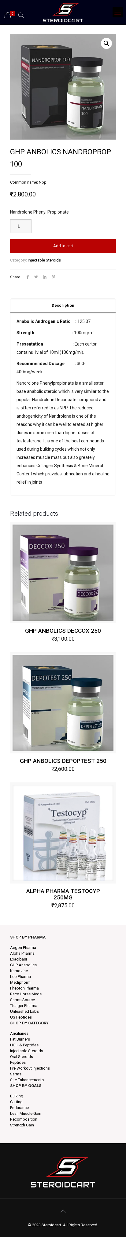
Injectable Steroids (44, 260)
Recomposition (23, 1119)
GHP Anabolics (23, 965)
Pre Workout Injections (30, 1068)
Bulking (16, 1096)
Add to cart (63, 245)
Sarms (15, 1074)
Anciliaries (19, 1033)
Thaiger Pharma (23, 1005)
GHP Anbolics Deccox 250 (63, 630)
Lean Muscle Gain (25, 1113)
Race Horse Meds (26, 994)
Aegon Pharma (23, 947)
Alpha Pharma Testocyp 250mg (63, 894)
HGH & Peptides (24, 1045)
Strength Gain (22, 1125)
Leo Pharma (20, 976)
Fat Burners (20, 1039)
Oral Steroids (21, 1056)
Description (63, 305)
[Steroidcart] (63, 12)
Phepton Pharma (24, 988)
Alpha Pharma (22, 953)
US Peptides (21, 1017)
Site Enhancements (27, 1080)
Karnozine (19, 970)
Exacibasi (18, 959)
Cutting (16, 1102)
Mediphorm (20, 982)
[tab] (63, 306)
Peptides (18, 1062)
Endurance (19, 1107)
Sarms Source (22, 999)
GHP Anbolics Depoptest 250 (63, 760)
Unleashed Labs (24, 1011)
